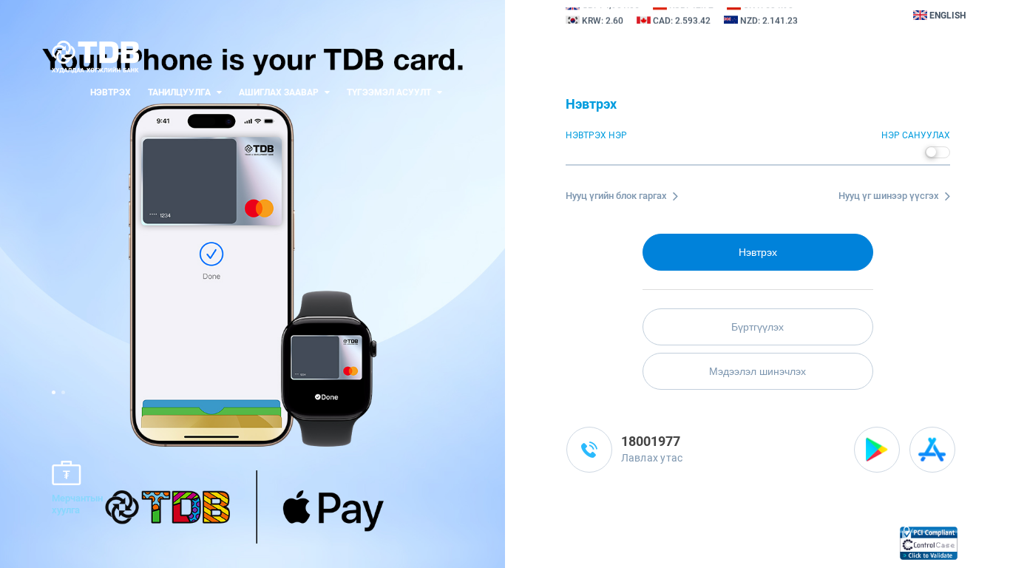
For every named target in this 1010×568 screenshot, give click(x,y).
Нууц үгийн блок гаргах (617, 195)
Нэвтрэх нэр (596, 135)
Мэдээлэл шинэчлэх (757, 371)
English (946, 15)
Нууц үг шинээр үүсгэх (889, 195)
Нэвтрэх (110, 92)
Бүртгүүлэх (757, 327)
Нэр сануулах (915, 135)
